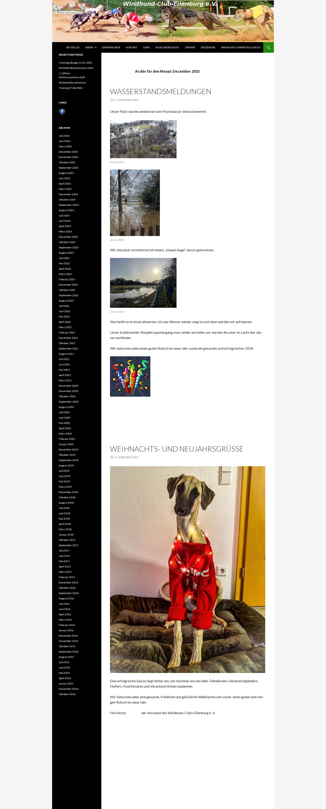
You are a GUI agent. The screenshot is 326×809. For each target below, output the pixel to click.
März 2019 (65, 486)
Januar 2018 (66, 534)
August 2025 (66, 173)
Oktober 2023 (67, 242)
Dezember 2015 (68, 635)
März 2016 (65, 619)
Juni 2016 (64, 609)
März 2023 (65, 274)
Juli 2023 (64, 258)
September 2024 (69, 205)
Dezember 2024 (68, 194)
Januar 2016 (66, 630)
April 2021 (65, 375)
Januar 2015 (66, 683)
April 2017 (65, 566)
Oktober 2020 (67, 396)
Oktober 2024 (67, 199)
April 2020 (65, 428)
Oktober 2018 (67, 497)
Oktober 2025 (67, 162)
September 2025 (69, 167)
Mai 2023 (64, 263)
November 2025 (68, 157)
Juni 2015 (64, 667)
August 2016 (66, 598)
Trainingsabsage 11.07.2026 (75, 62)
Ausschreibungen (167, 47)
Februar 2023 (67, 279)
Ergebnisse (208, 47)
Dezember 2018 (68, 492)
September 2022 (69, 295)
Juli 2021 (64, 359)
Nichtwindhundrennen (72, 82)
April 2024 (65, 226)
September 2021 (69, 348)
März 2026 (65, 146)
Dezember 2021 (68, 337)
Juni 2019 (64, 476)
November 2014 (68, 688)
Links (146, 47)
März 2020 (65, 433)
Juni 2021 (64, 364)
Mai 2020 (64, 423)
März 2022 (65, 327)
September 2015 (69, 651)
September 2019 (69, 460)
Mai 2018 (64, 518)
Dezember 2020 (68, 385)
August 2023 (66, 252)
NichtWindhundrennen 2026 (76, 68)
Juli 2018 (64, 508)
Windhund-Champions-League (240, 47)
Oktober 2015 (67, 646)
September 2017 (69, 545)
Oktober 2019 (67, 454)
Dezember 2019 (68, 449)
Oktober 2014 (67, 694)
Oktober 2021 (67, 343)
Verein (89, 47)
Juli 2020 (64, 412)
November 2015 (68, 641)
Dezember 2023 (68, 236)
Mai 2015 (64, 672)
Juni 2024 (64, 220)
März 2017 (65, 571)
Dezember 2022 (68, 284)
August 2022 (66, 300)
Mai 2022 (64, 316)
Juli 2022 (64, 306)
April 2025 (65, 183)
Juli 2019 (64, 470)
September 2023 (69, 247)
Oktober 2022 (67, 290)
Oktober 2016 (67, 587)
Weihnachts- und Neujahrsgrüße (177, 448)
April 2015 (65, 678)
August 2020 (66, 407)
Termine (190, 47)
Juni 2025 (64, 178)
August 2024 (66, 210)
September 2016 (69, 593)
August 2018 (66, 502)
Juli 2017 (64, 550)
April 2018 (65, 524)
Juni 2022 (64, 311)
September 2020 (69, 401)
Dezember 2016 (68, 582)
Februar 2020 (67, 439)
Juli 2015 (64, 662)
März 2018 (65, 529)
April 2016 (65, 614)
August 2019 (66, 465)
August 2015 (66, 657)
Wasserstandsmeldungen (160, 91)
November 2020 (68, 391)
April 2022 (65, 322)
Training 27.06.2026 (70, 88)
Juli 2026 (64, 135)
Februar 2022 (67, 332)
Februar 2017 (67, 577)
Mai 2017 (64, 561)
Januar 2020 (66, 444)
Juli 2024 (64, 215)
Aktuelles (72, 47)
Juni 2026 (64, 141)
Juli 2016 (64, 603)
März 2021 (65, 380)
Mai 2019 (64, 481)
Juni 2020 (64, 417)
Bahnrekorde (111, 47)
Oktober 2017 (67, 540)
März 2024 (65, 231)
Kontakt (131, 47)
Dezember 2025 (68, 151)
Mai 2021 (64, 369)
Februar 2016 (67, 625)
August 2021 (66, 353)
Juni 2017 (64, 556)
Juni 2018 (64, 513)
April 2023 (65, 268)
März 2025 (65, 189)
